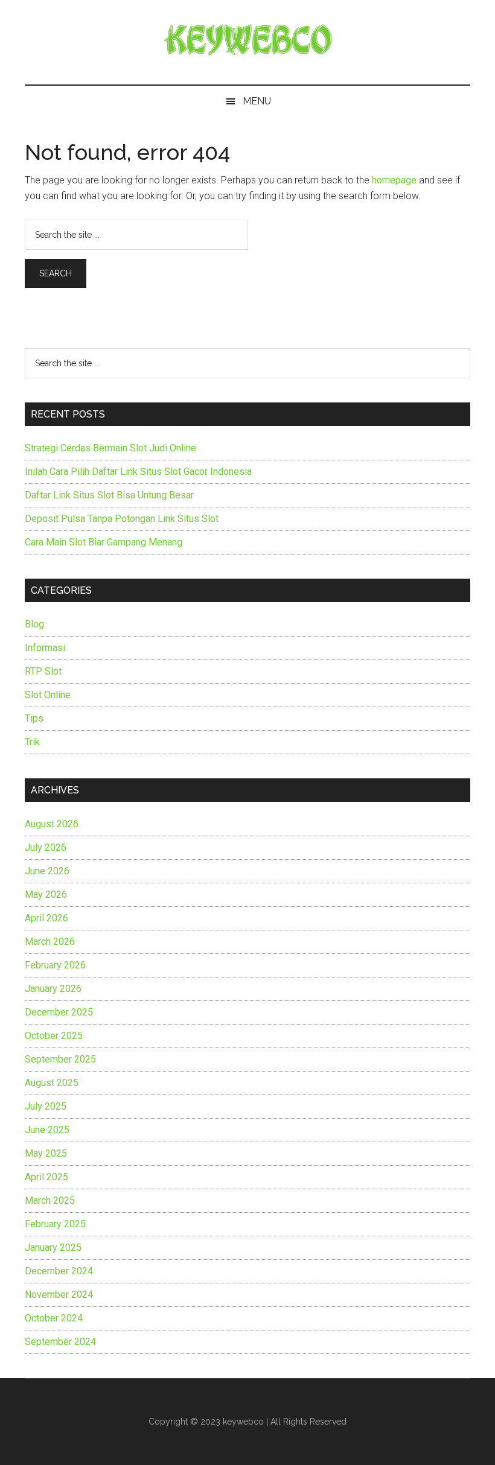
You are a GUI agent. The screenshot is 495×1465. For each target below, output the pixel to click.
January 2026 (53, 988)
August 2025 (51, 1082)
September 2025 (60, 1059)
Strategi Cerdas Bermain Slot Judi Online (110, 448)
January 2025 (53, 1247)
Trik (32, 742)
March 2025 (50, 1200)
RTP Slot (43, 671)
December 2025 (59, 1012)
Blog (34, 624)
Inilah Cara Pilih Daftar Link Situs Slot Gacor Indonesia (138, 471)
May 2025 (46, 1153)
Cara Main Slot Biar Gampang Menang (103, 542)
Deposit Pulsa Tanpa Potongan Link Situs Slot (122, 518)
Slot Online (48, 695)
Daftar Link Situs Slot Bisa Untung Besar (109, 495)
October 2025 (54, 1035)
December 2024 (59, 1271)
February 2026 (55, 965)
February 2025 (55, 1224)
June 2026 (47, 871)
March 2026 (50, 941)
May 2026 (46, 894)
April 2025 (46, 1177)
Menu (257, 101)
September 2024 (60, 1341)
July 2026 (45, 847)
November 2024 (59, 1294)
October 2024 (54, 1318)
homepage (394, 180)
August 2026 (51, 824)
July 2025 (45, 1106)
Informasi (45, 647)
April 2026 (46, 918)
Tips (34, 718)
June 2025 (47, 1130)
